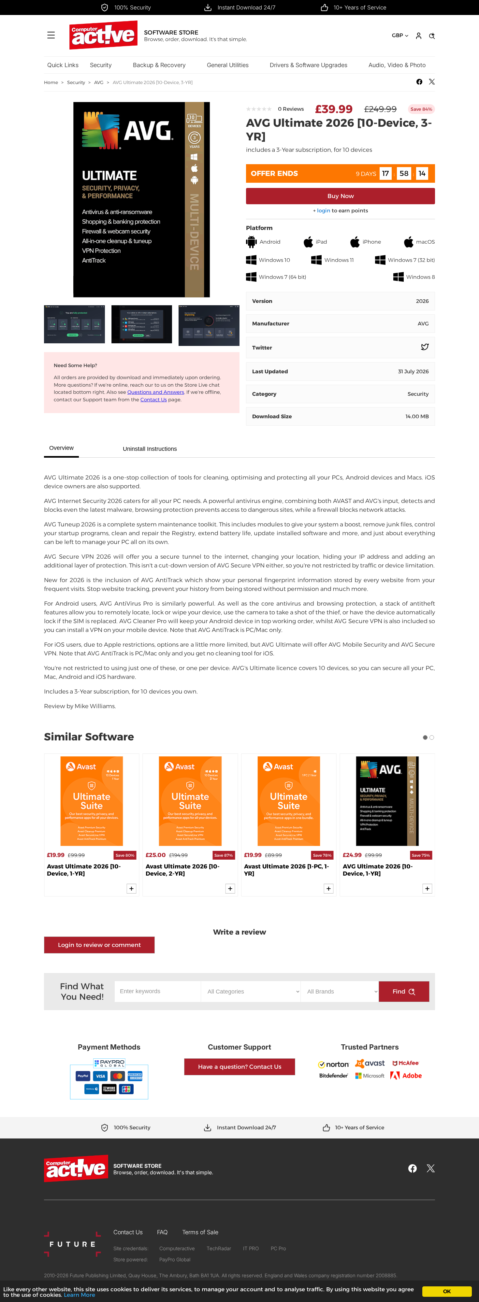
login (323, 210)
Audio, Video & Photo (397, 65)
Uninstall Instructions (150, 449)
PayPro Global (174, 1259)
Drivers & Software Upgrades (308, 65)
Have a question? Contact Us (239, 1066)
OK (447, 1291)
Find (399, 991)
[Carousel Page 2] (431, 737)
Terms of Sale (200, 1232)
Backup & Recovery (159, 65)
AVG (99, 82)
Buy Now (340, 196)
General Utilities (228, 65)
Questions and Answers (155, 392)
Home (51, 82)
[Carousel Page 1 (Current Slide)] (425, 737)
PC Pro (278, 1248)
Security (101, 65)
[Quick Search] (431, 35)
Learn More (79, 1295)
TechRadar (219, 1248)
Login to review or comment (99, 945)
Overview (61, 448)
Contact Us (153, 399)
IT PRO (251, 1248)
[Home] (103, 48)
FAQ (162, 1232)
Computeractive (177, 1248)
